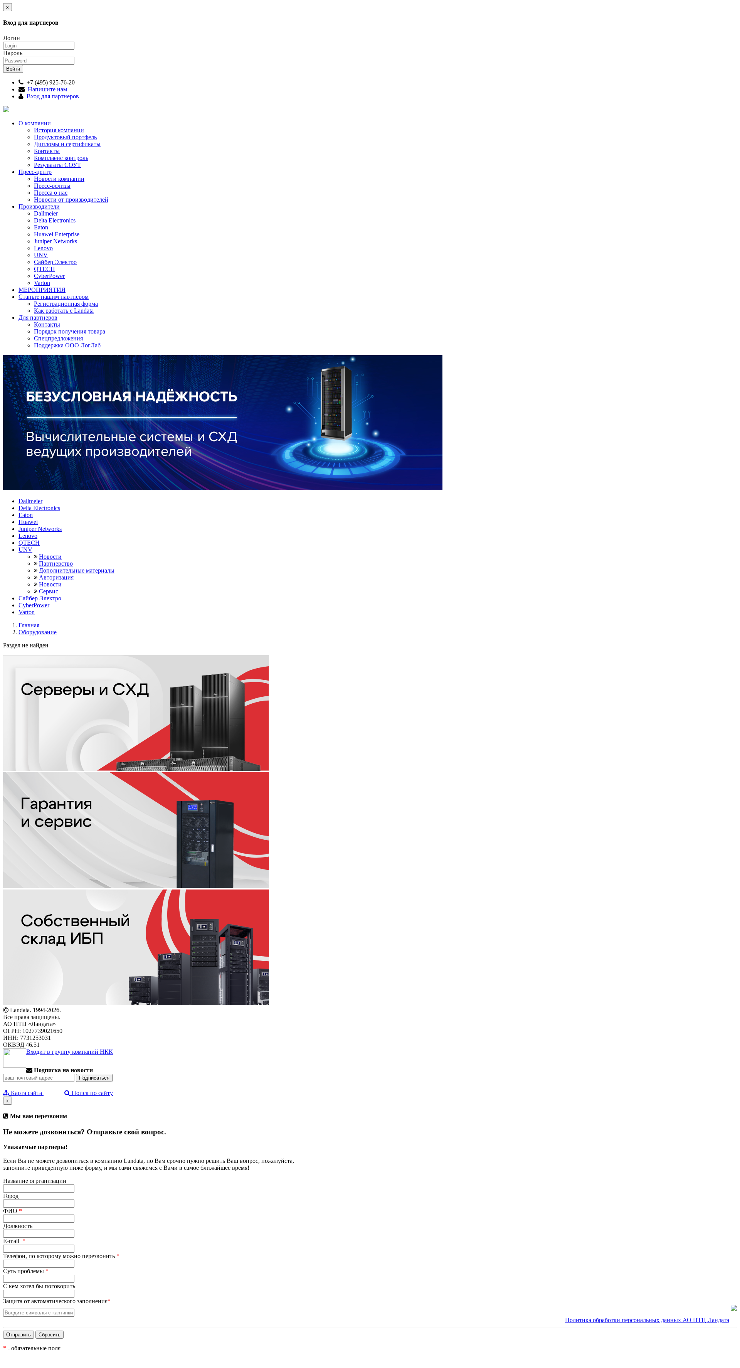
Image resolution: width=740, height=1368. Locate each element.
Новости (50, 556)
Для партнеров (37, 317)
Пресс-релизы (52, 185)
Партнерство (56, 563)
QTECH (44, 269)
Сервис (48, 591)
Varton (42, 283)
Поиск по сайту (91, 1093)
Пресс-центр (35, 171)
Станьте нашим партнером (53, 296)
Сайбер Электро (55, 262)
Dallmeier (46, 213)
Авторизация (56, 577)
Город (10, 1196)
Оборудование (37, 632)
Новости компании (59, 178)
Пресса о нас (50, 192)
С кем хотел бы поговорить (39, 1286)
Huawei (28, 522)
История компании (59, 130)
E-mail (14, 1241)
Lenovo (43, 248)
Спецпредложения (58, 338)
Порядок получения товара (69, 331)
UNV (41, 255)
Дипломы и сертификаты (67, 144)
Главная (28, 625)
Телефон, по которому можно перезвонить (61, 1256)
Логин (11, 38)
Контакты (47, 151)
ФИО (12, 1211)
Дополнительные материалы (76, 570)
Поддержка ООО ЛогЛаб (67, 345)
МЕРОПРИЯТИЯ (42, 289)
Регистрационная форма (66, 303)
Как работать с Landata (64, 310)
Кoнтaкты (47, 324)
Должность (17, 1226)
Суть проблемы (26, 1271)
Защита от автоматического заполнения (57, 1301)
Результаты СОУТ (57, 165)
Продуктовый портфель (65, 137)
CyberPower (49, 276)
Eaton (41, 227)
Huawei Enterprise (56, 234)
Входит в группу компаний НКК (69, 1051)
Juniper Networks (55, 241)
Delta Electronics (55, 220)
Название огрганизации (34, 1181)
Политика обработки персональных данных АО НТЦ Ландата (647, 1320)
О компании (34, 123)
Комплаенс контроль (61, 158)
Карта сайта (26, 1093)
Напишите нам (47, 89)
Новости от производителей (71, 199)
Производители (39, 206)
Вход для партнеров (53, 96)
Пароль (12, 53)
